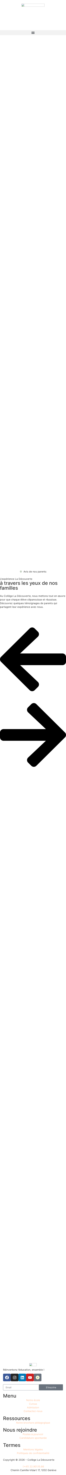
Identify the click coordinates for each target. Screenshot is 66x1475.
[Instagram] (14, 1377)
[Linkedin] (22, 1377)
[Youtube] (30, 1377)
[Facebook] (7, 1377)
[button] (33, 32)
